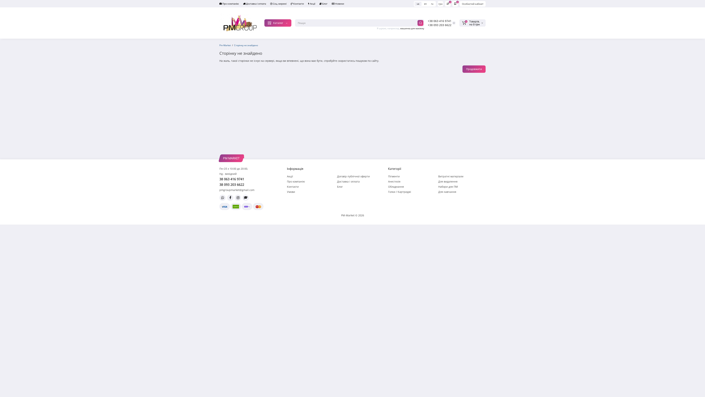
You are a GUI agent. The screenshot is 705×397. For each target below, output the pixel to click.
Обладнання (396, 186)
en (425, 3)
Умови (291, 192)
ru (432, 3)
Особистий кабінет (472, 4)
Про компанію (230, 3)
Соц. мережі (279, 3)
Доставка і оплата (255, 3)
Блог (325, 3)
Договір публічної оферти (353, 176)
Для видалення (448, 181)
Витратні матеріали (450, 176)
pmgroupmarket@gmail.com (236, 190)
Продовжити (474, 69)
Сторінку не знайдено (246, 45)
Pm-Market (225, 45)
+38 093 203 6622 (439, 25)
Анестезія (394, 181)
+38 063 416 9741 (439, 21)
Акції (312, 3)
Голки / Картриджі (399, 192)
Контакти (298, 3)
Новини (339, 3)
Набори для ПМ (448, 186)
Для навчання (447, 192)
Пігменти (394, 176)
